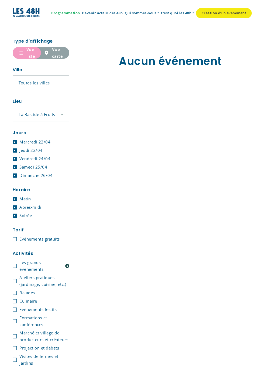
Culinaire (28, 301)
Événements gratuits (39, 239)
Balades (27, 292)
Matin (25, 198)
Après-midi (30, 207)
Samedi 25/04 (33, 167)
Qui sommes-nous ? (142, 13)
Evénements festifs (38, 309)
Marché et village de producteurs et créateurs (43, 336)
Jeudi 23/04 (31, 150)
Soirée (25, 215)
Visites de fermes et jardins (38, 360)
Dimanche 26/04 (36, 175)
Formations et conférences (33, 321)
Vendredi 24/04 (34, 158)
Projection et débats (39, 348)
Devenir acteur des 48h (102, 13)
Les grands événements (31, 266)
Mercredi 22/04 (34, 142)
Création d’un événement (224, 13)
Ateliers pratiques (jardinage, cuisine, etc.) (42, 281)
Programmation (65, 13)
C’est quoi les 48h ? (177, 13)
